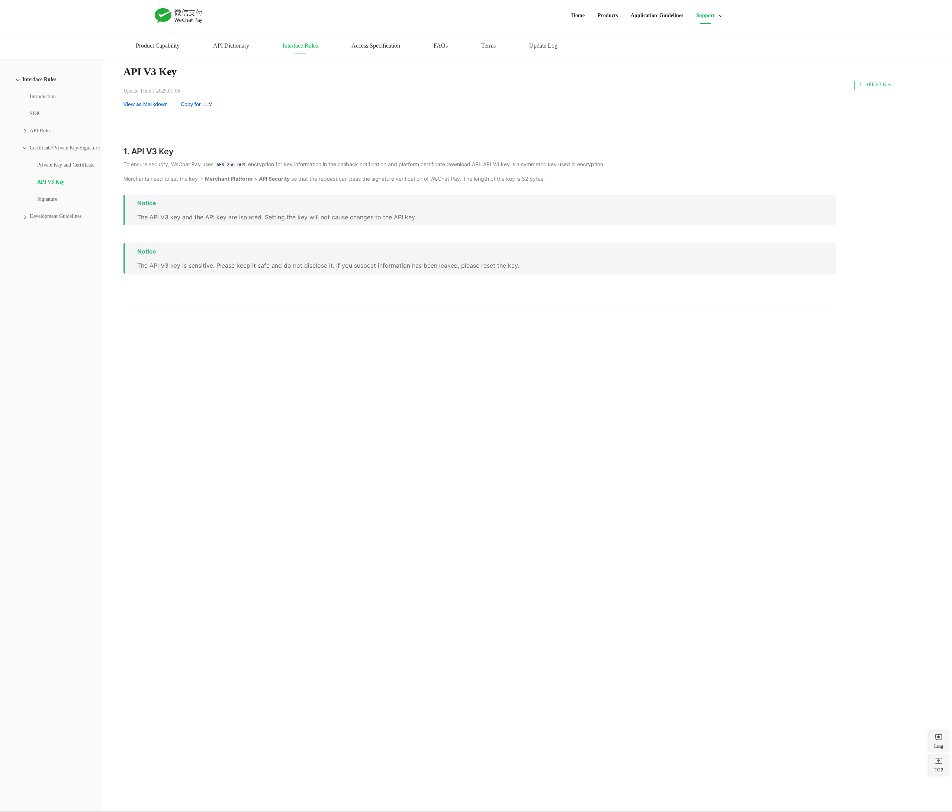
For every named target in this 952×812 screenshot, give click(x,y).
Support (705, 15)
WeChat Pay (179, 15)
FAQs (441, 45)
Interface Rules (300, 45)
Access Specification (375, 45)
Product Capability (158, 45)
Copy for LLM (197, 104)
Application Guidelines (657, 15)
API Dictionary (231, 45)
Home (578, 15)
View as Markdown (145, 104)
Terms (488, 45)
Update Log (543, 45)
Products (608, 15)
